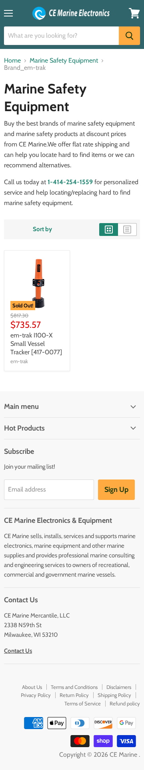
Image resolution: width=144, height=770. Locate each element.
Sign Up (116, 489)
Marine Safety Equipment (64, 60)
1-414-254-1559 (70, 182)
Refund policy (125, 703)
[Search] (129, 35)
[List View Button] (127, 229)
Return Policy (74, 695)
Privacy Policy (36, 695)
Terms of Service (82, 703)
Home (12, 60)
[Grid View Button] (108, 229)
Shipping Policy (114, 695)
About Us (32, 687)
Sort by (42, 229)
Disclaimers (118, 687)
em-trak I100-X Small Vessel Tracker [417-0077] (36, 343)
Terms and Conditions (74, 687)
